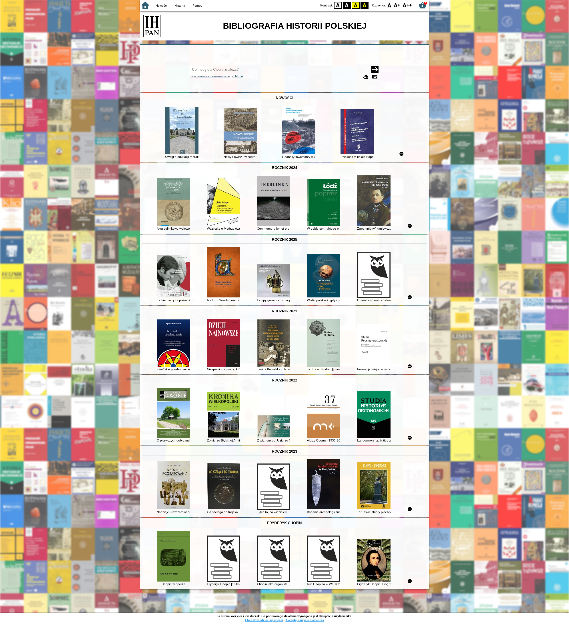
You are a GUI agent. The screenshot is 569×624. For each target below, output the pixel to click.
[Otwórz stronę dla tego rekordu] (183, 131)
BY (364, 5)
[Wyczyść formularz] (365, 77)
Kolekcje (237, 76)
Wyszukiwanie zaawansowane (210, 76)
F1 (397, 5)
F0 (389, 5)
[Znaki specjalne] (374, 77)
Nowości (161, 5)
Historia (179, 5)
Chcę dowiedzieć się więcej (264, 620)
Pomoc (197, 5)
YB (355, 5)
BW (347, 5)
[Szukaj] (375, 69)
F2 (407, 5)
